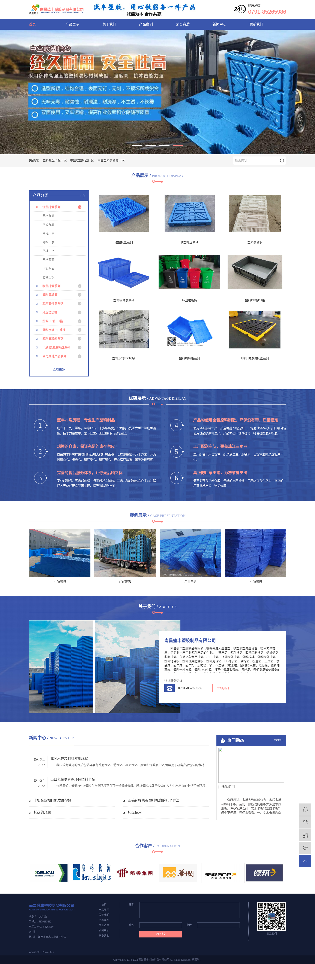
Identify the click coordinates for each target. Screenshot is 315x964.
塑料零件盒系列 (52, 303)
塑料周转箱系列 (52, 338)
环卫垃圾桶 (49, 312)
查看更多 (59, 369)
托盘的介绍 (42, 812)
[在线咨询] (305, 809)
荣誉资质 (183, 24)
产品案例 (146, 24)
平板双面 (48, 268)
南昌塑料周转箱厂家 (111, 160)
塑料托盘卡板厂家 (55, 160)
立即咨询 (223, 688)
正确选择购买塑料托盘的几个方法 (153, 800)
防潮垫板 (48, 277)
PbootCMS (48, 952)
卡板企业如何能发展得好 (52, 800)
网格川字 (48, 233)
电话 (189, 925)
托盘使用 (135, 812)
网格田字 (48, 242)
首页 (32, 24)
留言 (131, 904)
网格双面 (48, 259)
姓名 (131, 925)
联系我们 (256, 24)
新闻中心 (219, 24)
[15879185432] (305, 822)
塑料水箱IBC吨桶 (54, 330)
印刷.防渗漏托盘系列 (56, 347)
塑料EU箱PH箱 (52, 321)
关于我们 (109, 24)
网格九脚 (48, 215)
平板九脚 (48, 224)
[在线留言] (305, 848)
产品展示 (72, 24)
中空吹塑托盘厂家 (82, 160)
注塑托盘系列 (51, 207)
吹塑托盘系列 (51, 286)
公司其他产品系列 (54, 356)
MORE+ (278, 740)
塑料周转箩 (49, 294)
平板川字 (48, 251)
